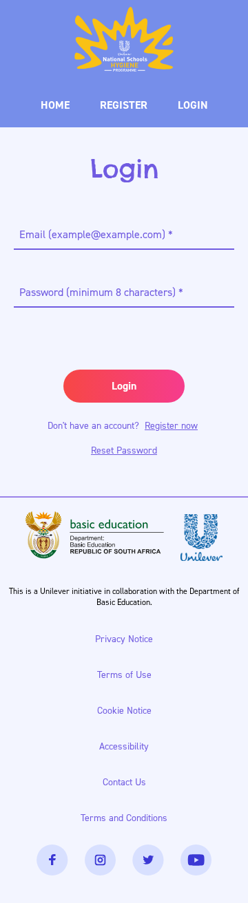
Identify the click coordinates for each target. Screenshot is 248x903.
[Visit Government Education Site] (94, 537)
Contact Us (129, 786)
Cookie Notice (129, 714)
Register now (171, 425)
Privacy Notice (129, 642)
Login (193, 105)
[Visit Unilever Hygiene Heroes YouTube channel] (196, 860)
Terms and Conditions (124, 818)
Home (55, 105)
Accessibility (129, 750)
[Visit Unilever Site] (201, 537)
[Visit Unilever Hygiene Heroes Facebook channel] (52, 860)
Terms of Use (129, 678)
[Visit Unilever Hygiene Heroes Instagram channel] (100, 860)
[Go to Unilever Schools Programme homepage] (124, 39)
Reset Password (124, 450)
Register (123, 105)
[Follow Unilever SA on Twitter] (148, 860)
